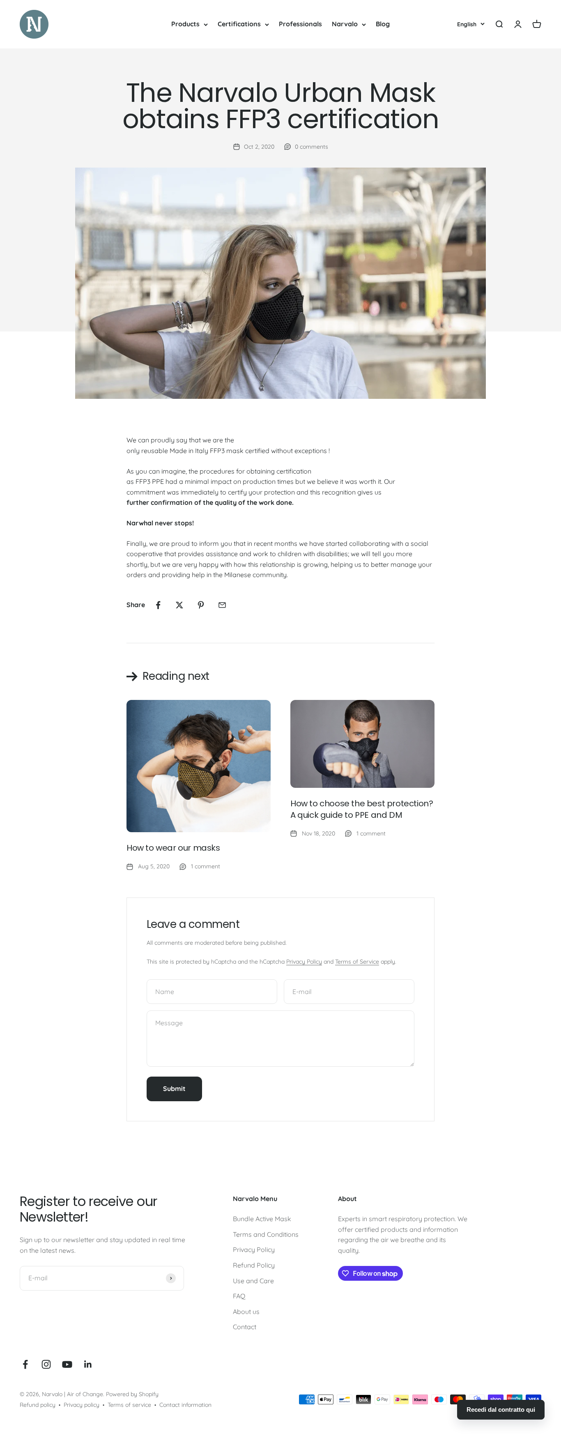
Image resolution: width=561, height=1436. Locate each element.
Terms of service (129, 1404)
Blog (383, 24)
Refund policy (37, 1404)
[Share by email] (222, 605)
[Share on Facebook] (158, 605)
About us (246, 1311)
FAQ (239, 1296)
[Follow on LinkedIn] (88, 1364)
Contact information (185, 1404)
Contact (244, 1327)
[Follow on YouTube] (67, 1364)
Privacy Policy (304, 961)
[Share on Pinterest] (201, 605)
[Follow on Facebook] (25, 1364)
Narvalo (345, 24)
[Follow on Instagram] (46, 1364)
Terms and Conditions (266, 1234)
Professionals (300, 24)
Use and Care (253, 1281)
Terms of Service (357, 961)
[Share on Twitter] (179, 605)
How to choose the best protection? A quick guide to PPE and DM (361, 809)
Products (185, 24)
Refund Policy (254, 1265)
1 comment (205, 866)
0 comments (311, 146)
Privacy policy (81, 1404)
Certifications (239, 24)
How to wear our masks (173, 848)
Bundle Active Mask (262, 1219)
